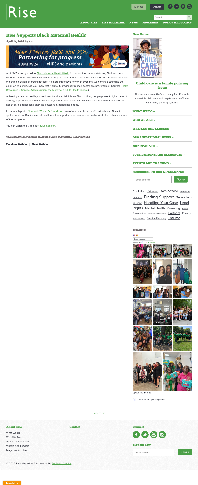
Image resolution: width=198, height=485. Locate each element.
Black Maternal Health (31, 137)
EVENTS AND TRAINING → (152, 163)
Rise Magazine (113, 22)
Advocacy (169, 191)
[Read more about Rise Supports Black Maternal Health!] (147, 57)
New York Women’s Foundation (45, 111)
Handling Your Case (161, 202)
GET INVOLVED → (145, 146)
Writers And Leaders (17, 446)
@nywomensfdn (46, 125)
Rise (31, 41)
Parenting (173, 208)
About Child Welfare (17, 441)
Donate (157, 7)
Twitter (176, 6)
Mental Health (155, 208)
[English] (134, 235)
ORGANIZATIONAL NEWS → (153, 137)
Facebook (170, 6)
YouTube (182, 6)
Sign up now (142, 444)
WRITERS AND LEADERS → (152, 128)
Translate (151, 242)
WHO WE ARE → (144, 120)
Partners (174, 213)
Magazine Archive (16, 450)
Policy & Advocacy (177, 22)
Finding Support (159, 197)
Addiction (139, 191)
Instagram (189, 6)
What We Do (13, 433)
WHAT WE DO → (144, 111)
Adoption (152, 191)
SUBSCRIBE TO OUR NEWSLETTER (158, 172)
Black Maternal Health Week (53, 73)
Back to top (99, 413)
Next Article (40, 144)
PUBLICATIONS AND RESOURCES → (159, 154)
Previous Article (16, 144)
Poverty (186, 213)
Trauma (174, 217)
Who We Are (13, 437)
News (133, 22)
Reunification (139, 218)
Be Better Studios (61, 463)
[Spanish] (137, 235)
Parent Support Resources (157, 213)
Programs (150, 22)
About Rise (88, 22)
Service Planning (156, 218)
